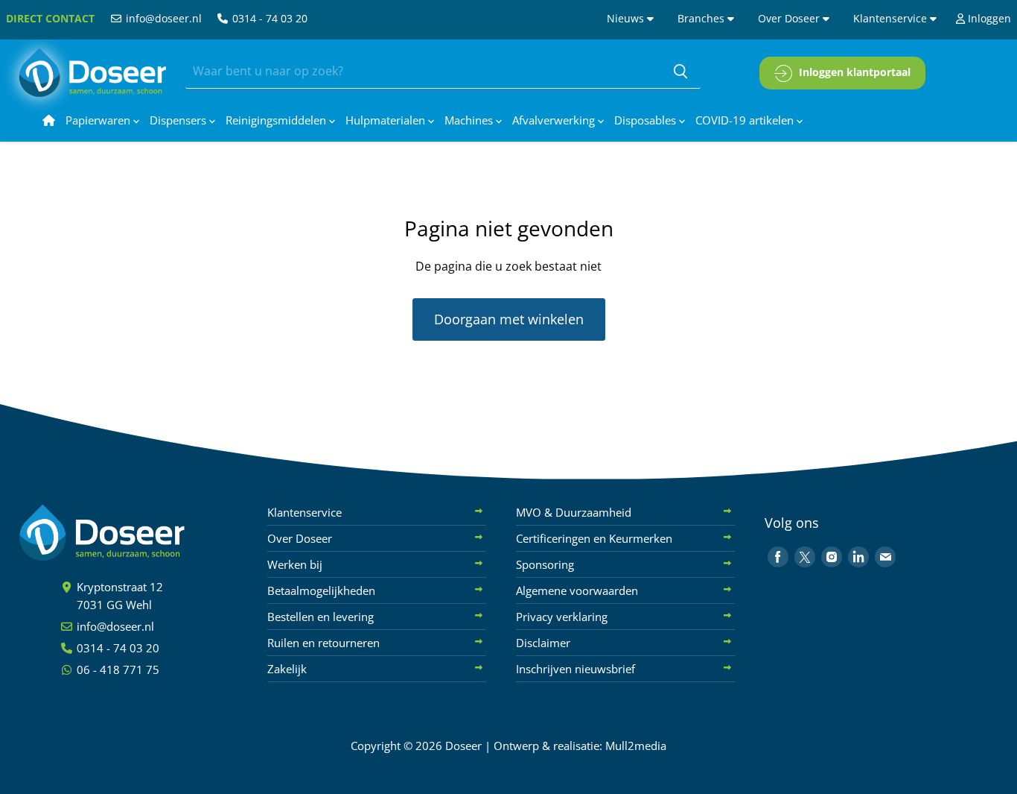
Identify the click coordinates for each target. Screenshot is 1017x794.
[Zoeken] (680, 71)
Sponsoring (545, 564)
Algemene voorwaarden (577, 590)
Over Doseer (790, 18)
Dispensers (179, 120)
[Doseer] (130, 532)
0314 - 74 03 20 (268, 18)
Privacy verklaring (562, 616)
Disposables (646, 120)
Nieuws (627, 18)
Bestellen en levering (320, 616)
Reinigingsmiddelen (277, 120)
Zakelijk (287, 668)
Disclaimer (543, 642)
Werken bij (294, 564)
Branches (702, 18)
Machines (470, 120)
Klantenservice (891, 18)
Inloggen (988, 18)
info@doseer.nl (162, 18)
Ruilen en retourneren (323, 642)
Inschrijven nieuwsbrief (575, 668)
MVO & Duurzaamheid (573, 512)
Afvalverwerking (555, 120)
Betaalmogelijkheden (321, 590)
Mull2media (635, 745)
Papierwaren (99, 120)
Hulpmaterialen (386, 120)
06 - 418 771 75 (116, 669)
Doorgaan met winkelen (509, 319)
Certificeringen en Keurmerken (594, 538)
